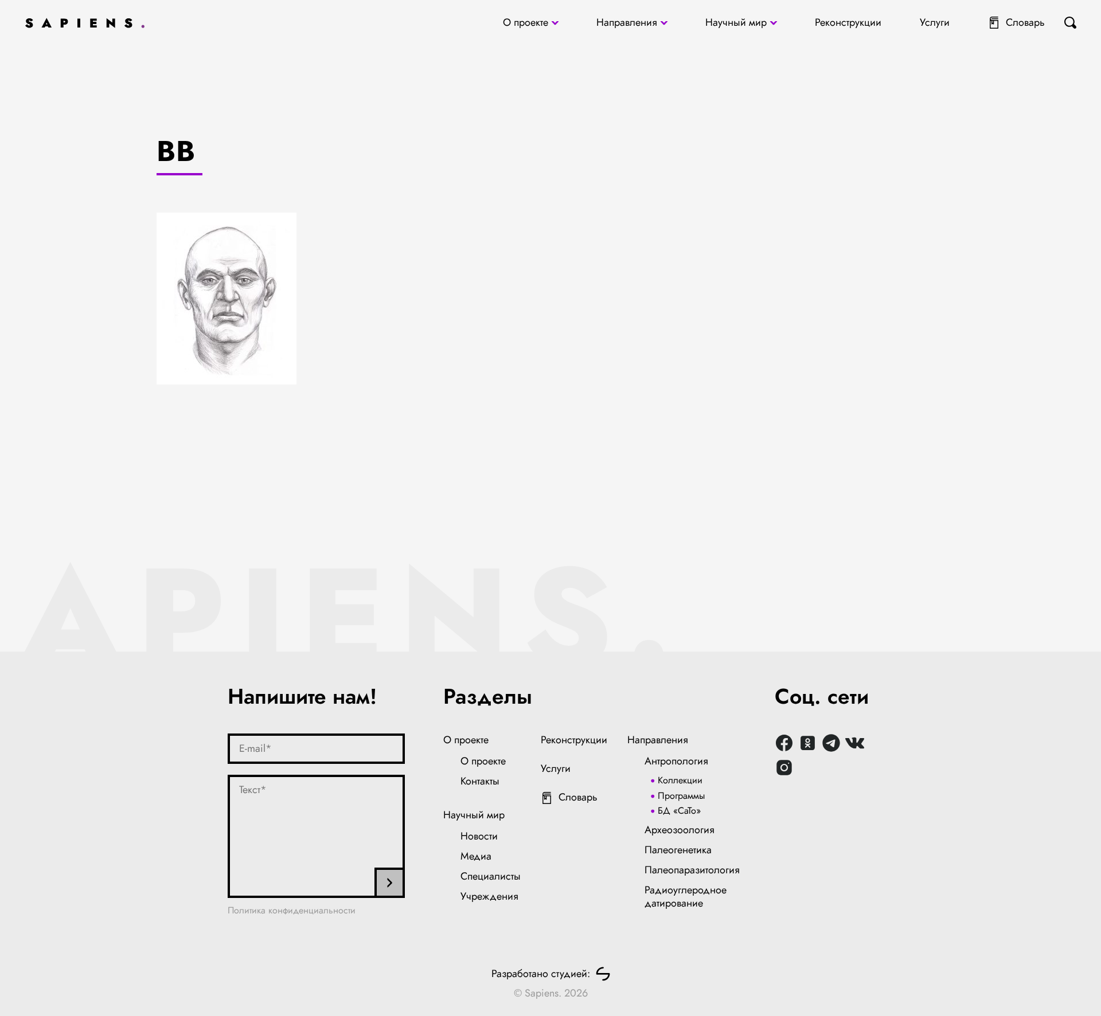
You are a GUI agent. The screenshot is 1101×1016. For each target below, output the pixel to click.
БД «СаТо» (679, 810)
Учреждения (489, 896)
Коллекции (680, 780)
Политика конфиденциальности (292, 910)
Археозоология (680, 829)
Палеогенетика (678, 849)
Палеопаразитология (692, 869)
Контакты (479, 781)
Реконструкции (848, 22)
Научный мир (736, 22)
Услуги (935, 22)
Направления (626, 22)
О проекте (525, 22)
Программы (681, 795)
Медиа (475, 856)
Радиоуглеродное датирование (686, 896)
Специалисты (490, 876)
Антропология (676, 761)
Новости (479, 836)
